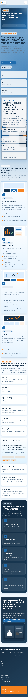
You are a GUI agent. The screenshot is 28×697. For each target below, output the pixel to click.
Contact (3, 670)
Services (3, 665)
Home (2, 661)
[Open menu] (25, 2)
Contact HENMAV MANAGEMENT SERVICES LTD (12, 620)
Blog (2, 667)
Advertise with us (14, 25)
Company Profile (6, 67)
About (2, 663)
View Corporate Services (8, 63)
